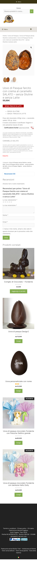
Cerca (18, 8)
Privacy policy (21, 528)
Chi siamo (31, 528)
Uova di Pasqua (13, 36)
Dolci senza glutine (22, 550)
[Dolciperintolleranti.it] (9, 19)
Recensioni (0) (9, 174)
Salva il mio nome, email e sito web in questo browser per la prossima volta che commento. (18, 231)
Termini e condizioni (9, 528)
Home (5, 36)
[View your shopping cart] (30, 29)
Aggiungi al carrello (18, 291)
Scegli (18, 341)
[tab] (18, 174)
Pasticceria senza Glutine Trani (11, 549)
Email (5, 222)
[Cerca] (31, 11)
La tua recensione (10, 205)
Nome (5, 215)
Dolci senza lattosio (8, 550)
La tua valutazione (10, 200)
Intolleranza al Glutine (29, 549)
